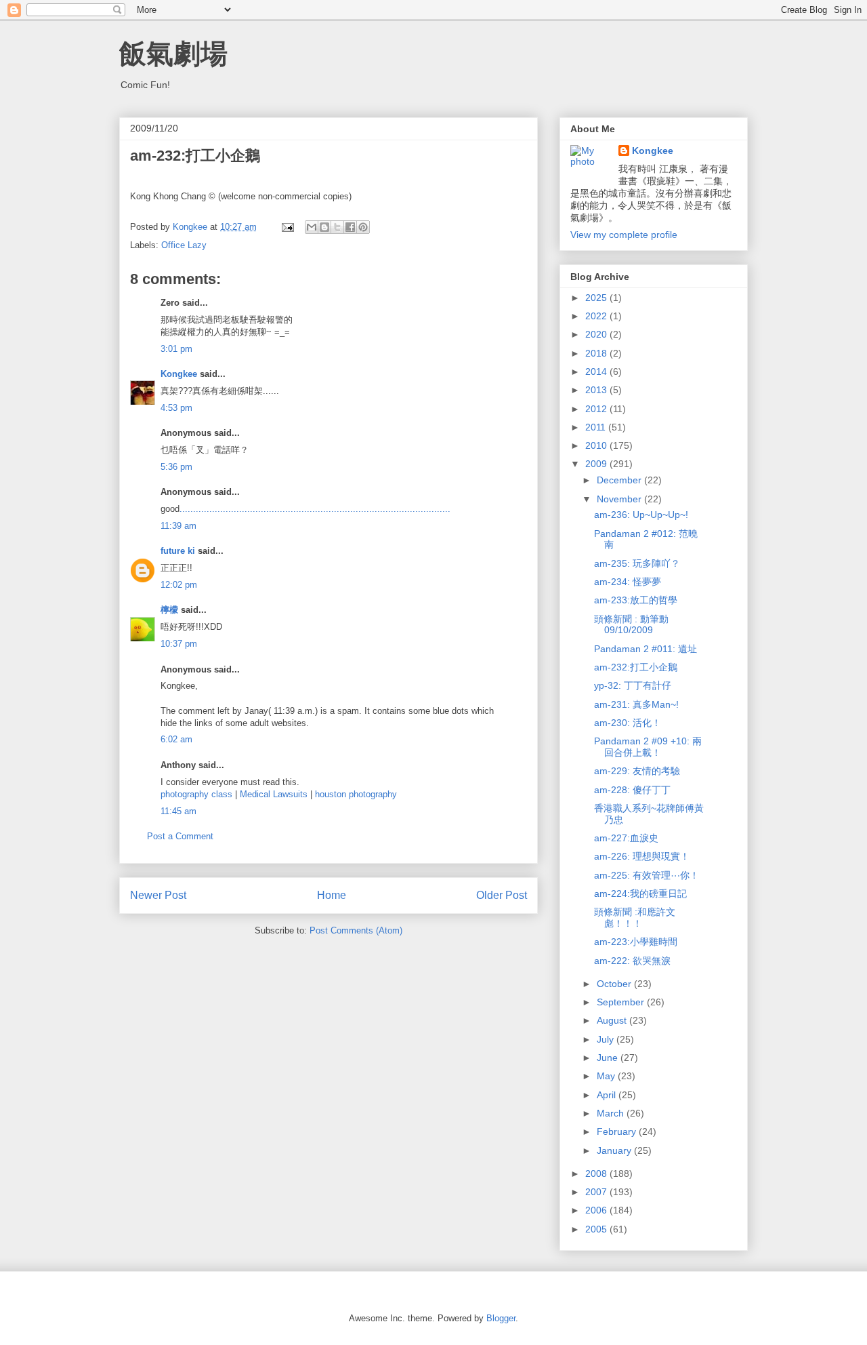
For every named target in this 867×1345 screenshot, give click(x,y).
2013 (597, 389)
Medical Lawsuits (274, 794)
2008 (597, 1173)
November (620, 499)
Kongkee (179, 374)
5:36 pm (176, 467)
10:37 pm (179, 644)
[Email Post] (287, 227)
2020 (597, 334)
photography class (196, 794)
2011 (596, 427)
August (613, 1020)
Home (331, 895)
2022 (597, 315)
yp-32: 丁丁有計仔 (632, 685)
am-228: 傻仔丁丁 (632, 789)
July (606, 1039)
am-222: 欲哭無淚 (632, 960)
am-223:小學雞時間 (635, 941)
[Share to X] (337, 227)
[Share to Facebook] (350, 227)
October (615, 983)
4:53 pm (176, 408)
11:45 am (178, 811)
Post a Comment (180, 836)
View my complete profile (623, 234)
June (608, 1057)
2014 (597, 371)
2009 (597, 463)
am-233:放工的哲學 (635, 600)
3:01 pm (176, 349)
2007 (597, 1191)
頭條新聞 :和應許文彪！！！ (634, 917)
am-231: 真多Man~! (636, 704)
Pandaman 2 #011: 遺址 (645, 648)
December (620, 480)
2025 (597, 297)
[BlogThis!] (324, 227)
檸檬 (169, 610)
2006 (597, 1210)
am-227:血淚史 (626, 837)
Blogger (500, 1318)
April (607, 1094)
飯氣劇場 (173, 53)
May (607, 1075)
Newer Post (158, 895)
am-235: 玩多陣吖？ (637, 563)
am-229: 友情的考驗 (637, 770)
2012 (597, 408)
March (612, 1113)
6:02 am (176, 739)
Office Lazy (184, 245)
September (622, 1002)
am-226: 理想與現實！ (642, 856)
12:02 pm (179, 585)
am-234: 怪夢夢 (627, 581)
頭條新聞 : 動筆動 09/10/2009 (631, 625)
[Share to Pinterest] (363, 227)
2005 (597, 1229)
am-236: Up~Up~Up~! (641, 514)
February (618, 1131)
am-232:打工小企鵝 (635, 667)
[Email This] (311, 227)
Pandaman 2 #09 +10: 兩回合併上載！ (648, 747)
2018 (597, 353)
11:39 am (178, 526)
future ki (178, 551)
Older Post (501, 895)
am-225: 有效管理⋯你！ (646, 875)
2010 (597, 445)
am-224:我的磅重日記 (640, 893)
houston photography (356, 794)
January (615, 1150)
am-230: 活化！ (627, 722)
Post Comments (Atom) (356, 930)
